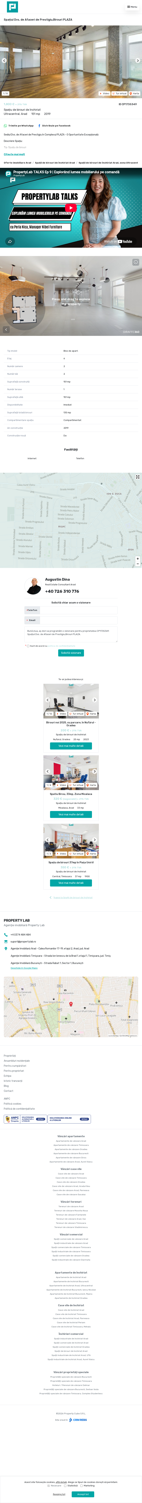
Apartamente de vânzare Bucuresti (71, 1153)
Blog (6, 1086)
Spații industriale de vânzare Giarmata (71, 1260)
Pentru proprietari (14, 1070)
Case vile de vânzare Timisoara (71, 1178)
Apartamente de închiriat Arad (71, 1277)
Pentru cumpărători (15, 1065)
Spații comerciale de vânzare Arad (71, 1239)
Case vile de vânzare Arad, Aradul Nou (71, 1186)
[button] (4, 60)
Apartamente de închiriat (71, 1272)
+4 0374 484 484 (21, 934)
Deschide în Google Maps (24, 968)
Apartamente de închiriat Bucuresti (71, 1281)
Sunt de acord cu (52, 646)
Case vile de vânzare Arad (71, 1174)
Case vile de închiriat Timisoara (71, 1314)
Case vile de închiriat (71, 1305)
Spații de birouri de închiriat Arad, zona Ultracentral (110, 162)
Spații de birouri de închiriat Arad (55, 162)
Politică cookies (12, 1103)
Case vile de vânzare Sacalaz (71, 1194)
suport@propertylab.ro (23, 941)
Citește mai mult (14, 154)
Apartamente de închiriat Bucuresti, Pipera (71, 1294)
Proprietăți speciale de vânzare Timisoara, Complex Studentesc (71, 1393)
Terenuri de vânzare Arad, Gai (71, 1219)
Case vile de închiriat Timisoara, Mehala (71, 1326)
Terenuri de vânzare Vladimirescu (71, 1227)
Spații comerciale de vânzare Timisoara (71, 1247)
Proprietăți (10, 1055)
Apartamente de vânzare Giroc (71, 1157)
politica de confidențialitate (61, 646)
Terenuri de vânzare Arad (71, 1206)
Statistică (73, 1485)
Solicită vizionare (71, 652)
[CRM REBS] (77, 1420)
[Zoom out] (137, 563)
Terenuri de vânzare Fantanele (71, 1215)
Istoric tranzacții (13, 1080)
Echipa (7, 1075)
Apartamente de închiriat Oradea (71, 1298)
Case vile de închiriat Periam (71, 1322)
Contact (8, 1091)
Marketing (89, 1485)
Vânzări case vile (71, 1169)
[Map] (71, 520)
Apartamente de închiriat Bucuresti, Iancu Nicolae (71, 1290)
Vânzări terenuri (71, 1201)
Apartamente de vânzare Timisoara (71, 1145)
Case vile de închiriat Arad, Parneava (71, 1318)
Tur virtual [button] (120, 93)
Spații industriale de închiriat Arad (71, 1338)
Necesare (56, 1485)
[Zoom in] (137, 558)
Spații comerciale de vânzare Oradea (71, 1255)
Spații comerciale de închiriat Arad (71, 1343)
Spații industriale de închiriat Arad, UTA (71, 1355)
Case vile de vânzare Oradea (71, 1182)
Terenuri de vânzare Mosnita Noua (71, 1210)
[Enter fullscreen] (137, 476)
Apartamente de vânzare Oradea (71, 1149)
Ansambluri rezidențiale (17, 1060)
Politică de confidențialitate (19, 1108)
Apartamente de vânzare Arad (71, 1141)
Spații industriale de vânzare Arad (71, 1243)
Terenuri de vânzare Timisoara (71, 1223)
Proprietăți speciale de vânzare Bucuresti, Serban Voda (71, 1389)
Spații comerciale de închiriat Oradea (71, 1347)
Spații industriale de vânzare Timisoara (71, 1251)
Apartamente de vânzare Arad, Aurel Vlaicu (71, 1162)
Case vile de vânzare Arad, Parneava (71, 1190)
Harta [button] (135, 93)
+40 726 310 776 (62, 591)
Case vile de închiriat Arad (71, 1310)
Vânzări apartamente (71, 1136)
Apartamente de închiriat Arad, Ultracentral (71, 1285)
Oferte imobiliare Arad (17, 162)
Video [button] (106, 93)
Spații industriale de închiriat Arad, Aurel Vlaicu (71, 1359)
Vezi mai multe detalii (71, 745)
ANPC (7, 1098)
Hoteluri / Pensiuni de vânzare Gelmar (71, 1385)
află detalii (61, 1482)
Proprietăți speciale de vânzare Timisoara (71, 1381)
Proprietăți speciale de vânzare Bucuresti (71, 1377)
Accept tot (83, 1494)
